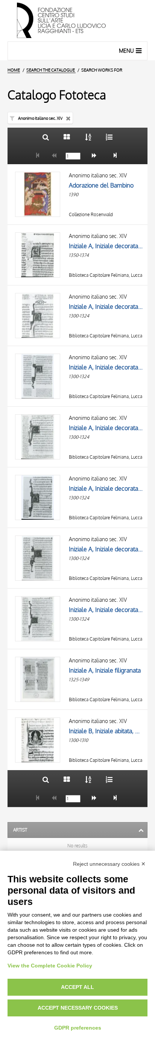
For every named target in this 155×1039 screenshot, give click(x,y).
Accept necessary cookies (78, 1008)
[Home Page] (77, 20)
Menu (126, 50)
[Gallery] (67, 137)
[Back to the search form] (46, 137)
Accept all (77, 987)
